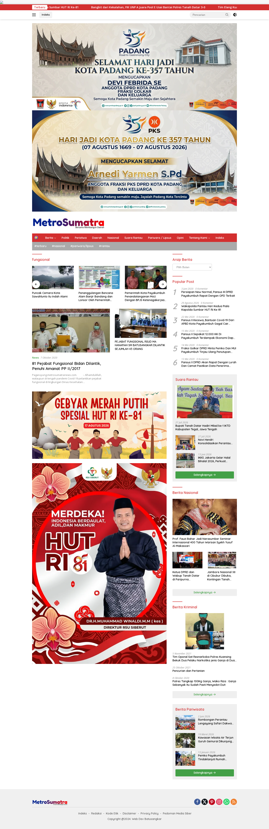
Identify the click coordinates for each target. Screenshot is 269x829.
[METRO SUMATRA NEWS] (68, 222)
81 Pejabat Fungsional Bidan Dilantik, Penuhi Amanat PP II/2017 (66, 366)
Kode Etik (112, 813)
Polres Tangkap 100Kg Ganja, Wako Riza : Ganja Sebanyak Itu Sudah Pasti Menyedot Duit (204, 683)
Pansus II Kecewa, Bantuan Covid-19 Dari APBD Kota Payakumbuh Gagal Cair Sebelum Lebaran (207, 321)
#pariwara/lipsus (82, 246)
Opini (180, 238)
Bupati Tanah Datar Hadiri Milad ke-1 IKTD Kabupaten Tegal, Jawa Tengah (202, 427)
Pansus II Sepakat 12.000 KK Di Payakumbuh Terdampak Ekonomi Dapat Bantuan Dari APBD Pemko (208, 335)
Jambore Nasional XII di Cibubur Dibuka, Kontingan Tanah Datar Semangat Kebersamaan (221, 575)
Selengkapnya (203, 475)
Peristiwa (81, 238)
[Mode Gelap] (235, 14)
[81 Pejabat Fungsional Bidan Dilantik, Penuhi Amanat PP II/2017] (71, 330)
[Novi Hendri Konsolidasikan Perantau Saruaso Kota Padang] (185, 442)
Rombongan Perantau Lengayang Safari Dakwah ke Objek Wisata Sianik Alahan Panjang (215, 721)
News (35, 357)
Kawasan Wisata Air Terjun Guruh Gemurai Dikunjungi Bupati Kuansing (215, 739)
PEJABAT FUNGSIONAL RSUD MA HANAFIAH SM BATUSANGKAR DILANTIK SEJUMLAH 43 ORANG (140, 345)
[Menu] (34, 14)
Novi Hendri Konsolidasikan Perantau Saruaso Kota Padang (214, 441)
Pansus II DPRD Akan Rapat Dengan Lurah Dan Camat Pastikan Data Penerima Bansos (208, 364)
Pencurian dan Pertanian (189, 671)
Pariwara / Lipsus (159, 238)
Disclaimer (129, 813)
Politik (65, 238)
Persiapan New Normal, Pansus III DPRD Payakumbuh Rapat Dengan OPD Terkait (208, 293)
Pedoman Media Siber (177, 813)
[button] (227, 14)
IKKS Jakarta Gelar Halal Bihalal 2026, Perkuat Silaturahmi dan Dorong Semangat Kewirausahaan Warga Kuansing (215, 459)
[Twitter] (204, 802)
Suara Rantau (133, 238)
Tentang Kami (198, 238)
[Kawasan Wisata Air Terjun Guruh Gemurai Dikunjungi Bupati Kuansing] (185, 740)
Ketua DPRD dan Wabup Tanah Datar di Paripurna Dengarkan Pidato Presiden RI (186, 575)
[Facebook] (197, 802)
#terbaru (40, 246)
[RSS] (234, 802)
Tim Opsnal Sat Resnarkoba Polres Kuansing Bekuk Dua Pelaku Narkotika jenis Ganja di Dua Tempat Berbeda (204, 658)
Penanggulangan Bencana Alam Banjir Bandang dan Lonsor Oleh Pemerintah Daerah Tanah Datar (49, 296)
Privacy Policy (150, 813)
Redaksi (96, 813)
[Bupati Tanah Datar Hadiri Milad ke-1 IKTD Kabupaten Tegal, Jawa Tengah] (204, 401)
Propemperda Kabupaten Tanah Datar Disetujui (142, 294)
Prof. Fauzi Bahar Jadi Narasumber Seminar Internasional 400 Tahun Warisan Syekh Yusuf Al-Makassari (203, 542)
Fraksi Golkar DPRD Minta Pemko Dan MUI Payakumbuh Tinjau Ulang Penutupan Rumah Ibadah (208, 350)
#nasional (58, 246)
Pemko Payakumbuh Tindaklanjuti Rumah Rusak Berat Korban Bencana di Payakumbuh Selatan (214, 757)
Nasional (113, 238)
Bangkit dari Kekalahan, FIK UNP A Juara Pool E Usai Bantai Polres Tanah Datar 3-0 (84, 7)
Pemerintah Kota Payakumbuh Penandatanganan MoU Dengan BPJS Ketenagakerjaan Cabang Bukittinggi (99, 296)
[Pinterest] (212, 802)
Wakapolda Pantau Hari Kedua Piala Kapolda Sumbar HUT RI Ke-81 (205, 307)
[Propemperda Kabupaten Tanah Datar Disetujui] (146, 277)
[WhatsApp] (226, 802)
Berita (49, 238)
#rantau (104, 246)
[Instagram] (219, 802)
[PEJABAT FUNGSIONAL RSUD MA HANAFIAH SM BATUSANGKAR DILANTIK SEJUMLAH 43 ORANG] (141, 323)
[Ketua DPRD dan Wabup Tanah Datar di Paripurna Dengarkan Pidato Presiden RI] (187, 560)
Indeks (46, 14)
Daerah (97, 238)
